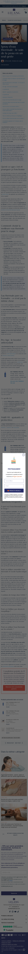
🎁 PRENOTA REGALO (14, 490)
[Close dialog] (23, 455)
